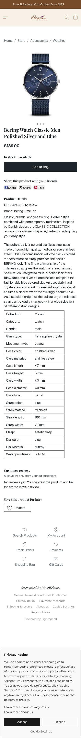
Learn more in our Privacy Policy (26, 707)
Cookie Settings (64, 606)
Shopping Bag (25, 565)
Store (21, 41)
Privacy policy (25, 601)
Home (8, 41)
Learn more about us (18, 712)
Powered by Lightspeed (40, 619)
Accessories (39, 41)
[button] (41, 17)
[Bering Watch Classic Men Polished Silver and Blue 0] (40, 84)
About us (42, 606)
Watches (59, 41)
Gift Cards (56, 565)
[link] (41, 730)
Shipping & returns (19, 606)
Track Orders (25, 550)
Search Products (25, 535)
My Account (56, 535)
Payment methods (52, 601)
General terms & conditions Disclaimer (40, 595)
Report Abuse (40, 612)
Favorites (56, 550)
